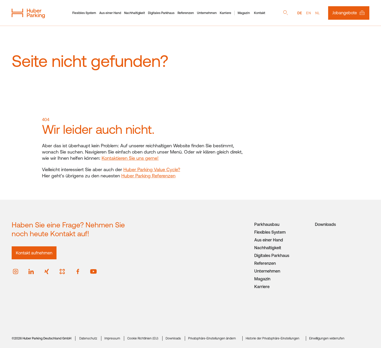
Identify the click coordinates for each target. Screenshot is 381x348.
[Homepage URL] (28, 13)
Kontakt (259, 13)
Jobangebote (344, 12)
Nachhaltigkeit (134, 13)
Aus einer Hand (110, 13)
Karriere (225, 13)
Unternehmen (207, 13)
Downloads (325, 224)
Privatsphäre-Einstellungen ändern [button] (212, 338)
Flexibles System (84, 13)
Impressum (112, 338)
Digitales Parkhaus (161, 13)
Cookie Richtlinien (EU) (142, 338)
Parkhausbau (266, 224)
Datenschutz (88, 338)
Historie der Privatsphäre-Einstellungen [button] (272, 338)
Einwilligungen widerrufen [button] (326, 338)
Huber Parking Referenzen (148, 175)
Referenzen (186, 13)
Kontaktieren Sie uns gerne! (130, 158)
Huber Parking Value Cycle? (151, 169)
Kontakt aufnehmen (34, 252)
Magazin (244, 13)
